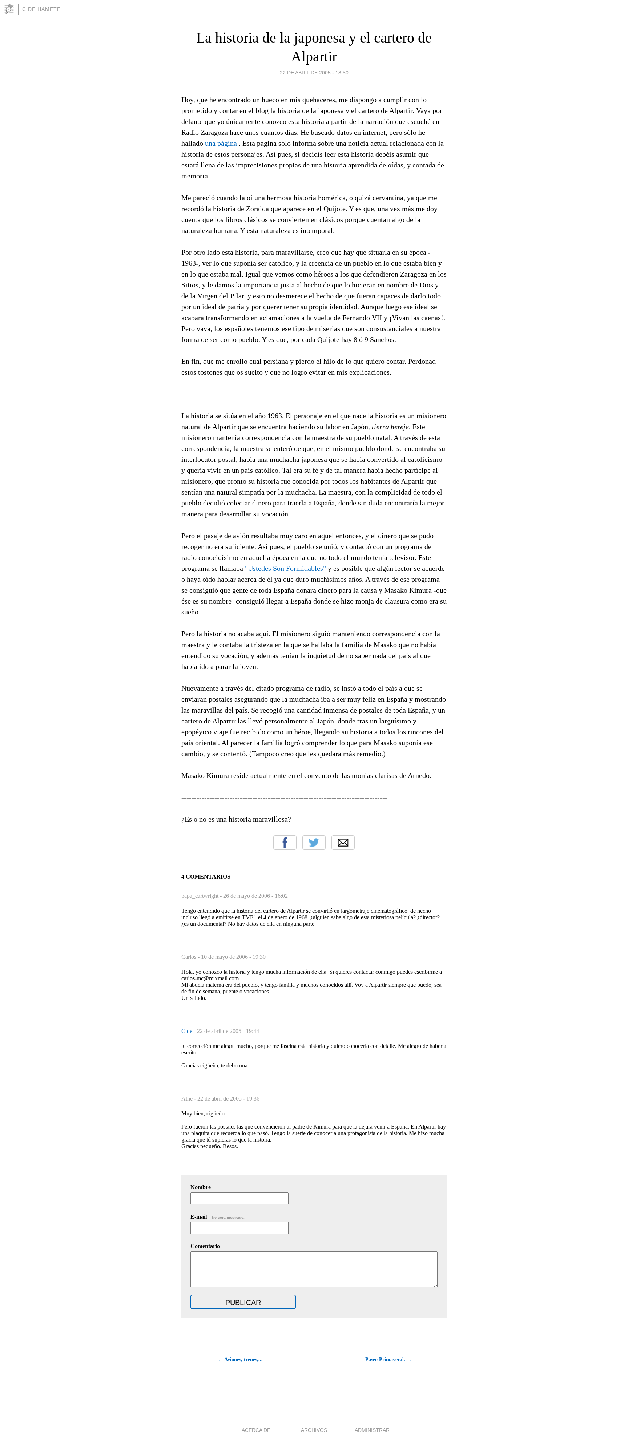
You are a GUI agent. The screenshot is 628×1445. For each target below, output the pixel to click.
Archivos (314, 1430)
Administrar (372, 1430)
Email (343, 842)
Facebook (285, 842)
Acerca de (256, 1430)
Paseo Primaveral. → (388, 1359)
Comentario (205, 1246)
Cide (187, 1031)
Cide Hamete (41, 9)
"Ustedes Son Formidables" (285, 568)
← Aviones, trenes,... (240, 1359)
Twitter (314, 842)
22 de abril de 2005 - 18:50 (314, 73)
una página (222, 143)
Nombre (200, 1187)
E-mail (217, 1217)
